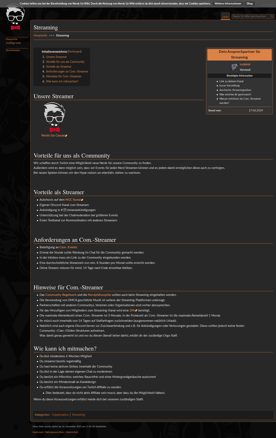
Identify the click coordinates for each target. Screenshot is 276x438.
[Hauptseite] (15, 16)
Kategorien (42, 414)
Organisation (60, 414)
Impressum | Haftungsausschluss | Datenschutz (55, 432)
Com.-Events (68, 247)
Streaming (78, 414)
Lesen (225, 17)
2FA (132, 310)
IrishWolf (245, 64)
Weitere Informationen (228, 3)
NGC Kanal (73, 199)
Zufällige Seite (13, 43)
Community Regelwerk (61, 294)
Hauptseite (40, 35)
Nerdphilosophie (99, 294)
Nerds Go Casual (53, 135)
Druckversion (13, 50)
